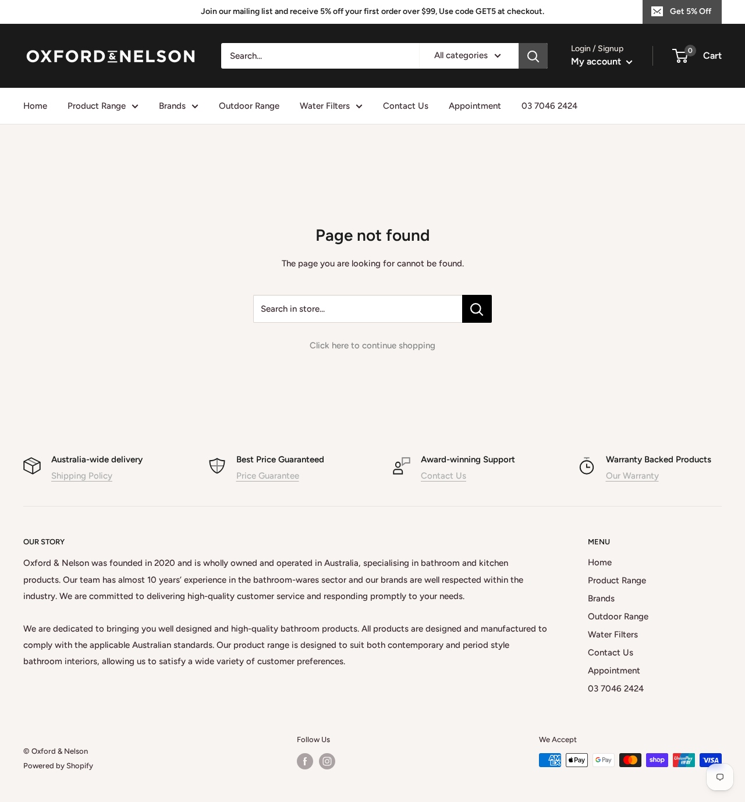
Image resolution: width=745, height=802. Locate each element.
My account (597, 61)
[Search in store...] (477, 309)
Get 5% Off (690, 11)
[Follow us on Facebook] (305, 761)
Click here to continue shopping (372, 345)
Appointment (475, 106)
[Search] (533, 56)
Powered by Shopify (58, 765)
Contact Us (405, 106)
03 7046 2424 (549, 106)
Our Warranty (632, 475)
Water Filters (325, 106)
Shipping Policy (81, 475)
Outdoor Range (249, 106)
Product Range (97, 106)
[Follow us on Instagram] (327, 761)
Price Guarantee (267, 475)
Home (35, 106)
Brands (172, 106)
